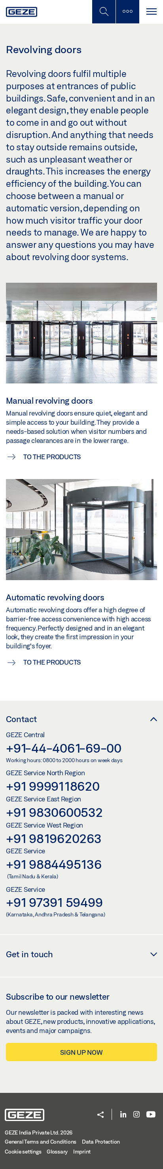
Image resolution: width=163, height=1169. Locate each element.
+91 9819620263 (54, 838)
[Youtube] (151, 1114)
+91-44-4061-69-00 (63, 748)
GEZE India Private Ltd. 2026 (38, 1132)
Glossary (57, 1151)
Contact (21, 719)
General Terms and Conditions (40, 1141)
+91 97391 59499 (54, 902)
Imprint (82, 1151)
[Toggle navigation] (151, 11)
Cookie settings (23, 1151)
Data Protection (101, 1141)
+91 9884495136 (54, 864)
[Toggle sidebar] (127, 11)
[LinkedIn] (123, 1114)
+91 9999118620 (53, 786)
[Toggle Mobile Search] (104, 11)
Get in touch (29, 954)
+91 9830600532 (54, 812)
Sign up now (81, 1052)
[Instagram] (136, 1114)
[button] (100, 1115)
